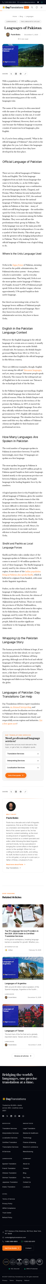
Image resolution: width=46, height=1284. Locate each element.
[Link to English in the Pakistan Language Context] (29, 333)
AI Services (6, 1151)
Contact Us (27, 1182)
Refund (26, 1280)
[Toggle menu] (41, 7)
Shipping (19, 1280)
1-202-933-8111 (29, 1241)
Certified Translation (9, 1142)
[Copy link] (25, 74)
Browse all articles (22, 1056)
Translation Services (15, 754)
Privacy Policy (7, 1203)
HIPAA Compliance (9, 1208)
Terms (12, 1280)
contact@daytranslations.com (15, 1237)
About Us (26, 1164)
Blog (26, 7)
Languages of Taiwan (14, 1031)
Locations (26, 1187)
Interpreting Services (16, 761)
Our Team (26, 1177)
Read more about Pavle (14, 864)
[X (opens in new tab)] (7, 1116)
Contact (28, 1248)
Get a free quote (14, 775)
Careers (26, 1168)
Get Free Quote (11, 1248)
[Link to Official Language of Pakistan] (4, 166)
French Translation (8, 1168)
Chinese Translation (9, 1173)
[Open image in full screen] (23, 55)
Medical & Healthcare (30, 1133)
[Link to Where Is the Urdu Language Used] (4, 258)
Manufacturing (28, 1151)
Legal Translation (29, 1128)
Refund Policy (7, 1217)
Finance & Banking (29, 1142)
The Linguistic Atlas (30, 21)
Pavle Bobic (15, 35)
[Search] (32, 7)
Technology (27, 1138)
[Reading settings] (37, 7)
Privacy (4, 1280)
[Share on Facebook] (21, 74)
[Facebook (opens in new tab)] (3, 1116)
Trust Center (6, 1213)
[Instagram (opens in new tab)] (15, 1116)
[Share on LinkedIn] (16, 74)
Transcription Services (10, 1147)
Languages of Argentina (15, 983)
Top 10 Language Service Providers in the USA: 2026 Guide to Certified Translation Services (21, 933)
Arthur (10, 950)
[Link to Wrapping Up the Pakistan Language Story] (26, 642)
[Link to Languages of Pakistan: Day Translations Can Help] (34, 697)
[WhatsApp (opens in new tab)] (23, 1116)
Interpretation (11, 947)
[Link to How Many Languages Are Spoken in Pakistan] (30, 441)
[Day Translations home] (12, 7)
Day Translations (12, 868)
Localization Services (16, 768)
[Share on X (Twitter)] (11, 74)
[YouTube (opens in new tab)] (19, 1116)
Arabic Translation (8, 1187)
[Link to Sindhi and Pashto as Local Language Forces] (24, 548)
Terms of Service (8, 1199)
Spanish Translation (9, 1164)
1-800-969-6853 (11, 1241)
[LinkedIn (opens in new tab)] (11, 1116)
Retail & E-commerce (30, 1147)
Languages (29, 16)
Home (15, 16)
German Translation (9, 1177)
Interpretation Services (10, 1133)
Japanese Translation (10, 1182)
